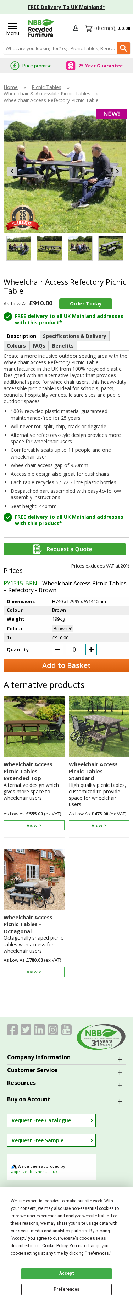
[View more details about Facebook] (12, 1029)
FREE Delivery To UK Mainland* (66, 7)
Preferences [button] (98, 1253)
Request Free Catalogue (41, 1120)
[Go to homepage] (41, 28)
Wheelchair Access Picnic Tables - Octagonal (28, 924)
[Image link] (53, 1029)
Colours (16, 345)
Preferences (66, 1289)
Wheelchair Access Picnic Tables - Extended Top (28, 771)
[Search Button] (123, 48)
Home (11, 87)
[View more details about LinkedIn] (39, 1029)
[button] (76, 28)
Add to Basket (66, 665)
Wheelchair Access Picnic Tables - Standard (93, 771)
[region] (34, 728)
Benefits (63, 345)
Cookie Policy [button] (54, 1245)
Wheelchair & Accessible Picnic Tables (47, 93)
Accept (66, 1273)
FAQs (39, 345)
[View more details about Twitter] (26, 1029)
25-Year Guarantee (100, 65)
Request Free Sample (37, 1140)
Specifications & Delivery (74, 336)
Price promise (37, 65)
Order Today (86, 303)
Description (21, 336)
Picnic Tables (46, 87)
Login (76, 28)
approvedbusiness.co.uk (34, 1171)
